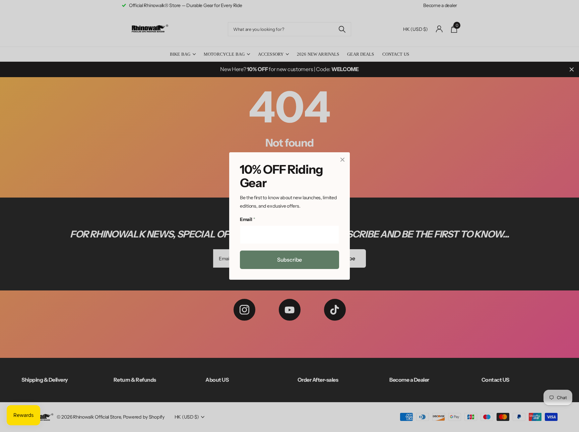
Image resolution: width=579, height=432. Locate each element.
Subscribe (289, 259)
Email (247, 220)
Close (342, 159)
